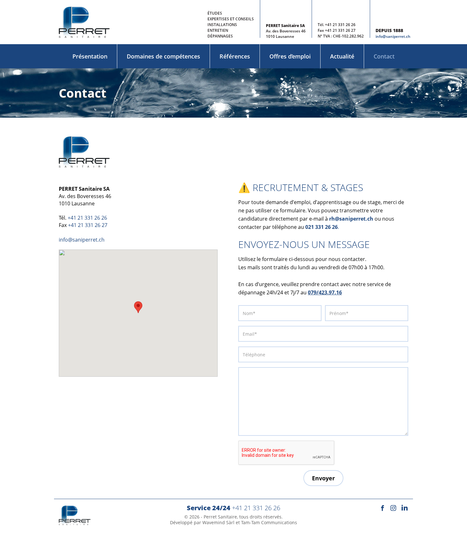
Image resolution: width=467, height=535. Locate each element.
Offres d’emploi (290, 56)
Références (235, 56)
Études (214, 13)
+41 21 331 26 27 (340, 30)
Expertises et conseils (230, 19)
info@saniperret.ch (393, 36)
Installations (222, 24)
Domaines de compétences (163, 56)
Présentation (89, 56)
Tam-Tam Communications (269, 522)
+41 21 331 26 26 (340, 24)
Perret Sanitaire (220, 517)
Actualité (342, 56)
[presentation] (286, 453)
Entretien (217, 30)
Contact (384, 56)
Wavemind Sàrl (218, 522)
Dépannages (220, 36)
